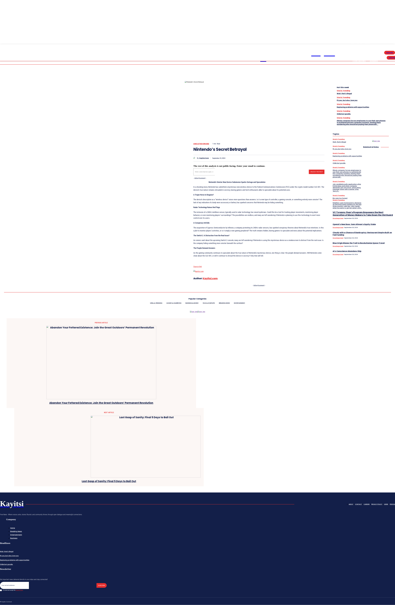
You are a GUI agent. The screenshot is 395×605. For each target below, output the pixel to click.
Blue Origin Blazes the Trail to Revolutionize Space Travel (359, 243)
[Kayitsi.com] (195, 158)
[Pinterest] (313, 158)
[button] (384, 45)
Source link (197, 266)
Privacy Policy (19, 590)
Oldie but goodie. (344, 114)
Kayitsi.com (204, 158)
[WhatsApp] (321, 158)
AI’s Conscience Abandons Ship (347, 251)
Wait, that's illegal (344, 93)
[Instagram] (375, 601)
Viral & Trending (343, 91)
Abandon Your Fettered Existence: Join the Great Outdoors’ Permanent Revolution (101, 402)
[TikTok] (379, 601)
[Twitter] (306, 158)
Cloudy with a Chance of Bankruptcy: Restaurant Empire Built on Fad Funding (362, 233)
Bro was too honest (340, 198)
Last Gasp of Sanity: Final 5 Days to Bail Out (109, 481)
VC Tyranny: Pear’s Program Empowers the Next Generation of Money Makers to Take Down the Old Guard (363, 213)
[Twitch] (384, 601)
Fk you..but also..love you (347, 100)
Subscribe (101, 585)
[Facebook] (298, 158)
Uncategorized (201, 144)
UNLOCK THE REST (316, 172)
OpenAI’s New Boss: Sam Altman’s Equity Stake (354, 224)
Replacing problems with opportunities (353, 107)
